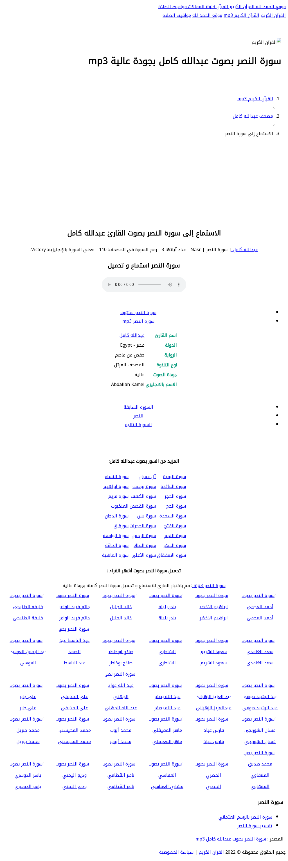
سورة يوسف (144, 486)
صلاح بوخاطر (120, 662)
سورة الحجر (175, 496)
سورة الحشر (174, 545)
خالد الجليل (121, 618)
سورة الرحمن (144, 535)
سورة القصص (143, 506)
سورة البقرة (174, 476)
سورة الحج (176, 506)
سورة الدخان (117, 516)
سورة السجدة (172, 516)
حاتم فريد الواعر (74, 618)
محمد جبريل (28, 741)
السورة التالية (138, 424)
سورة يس (146, 516)
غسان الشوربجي (260, 741)
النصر (138, 416)
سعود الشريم (214, 662)
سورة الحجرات (143, 525)
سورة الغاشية (115, 555)
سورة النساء (117, 476)
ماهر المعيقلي (167, 741)
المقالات (195, 6)
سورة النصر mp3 (138, 321)
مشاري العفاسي (167, 786)
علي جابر (28, 707)
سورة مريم (118, 496)
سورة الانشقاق (171, 555)
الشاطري (167, 662)
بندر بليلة (167, 618)
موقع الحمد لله (270, 6)
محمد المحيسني (74, 741)
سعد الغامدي (260, 662)
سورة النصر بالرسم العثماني (245, 817)
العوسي (28, 662)
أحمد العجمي (260, 618)
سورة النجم (175, 535)
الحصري (213, 786)
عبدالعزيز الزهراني (213, 707)
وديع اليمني (74, 786)
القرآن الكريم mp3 (241, 15)
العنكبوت (120, 506)
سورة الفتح (175, 525)
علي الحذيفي (74, 707)
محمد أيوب (120, 741)
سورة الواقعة (116, 535)
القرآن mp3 (216, 6)
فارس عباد (214, 741)
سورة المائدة (173, 486)
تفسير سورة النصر (254, 825)
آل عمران (147, 476)
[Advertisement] (144, 181)
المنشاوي (260, 786)
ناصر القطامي (120, 786)
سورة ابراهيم (116, 486)
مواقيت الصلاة (172, 6)
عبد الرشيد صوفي (260, 707)
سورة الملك (145, 545)
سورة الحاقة (117, 545)
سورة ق (121, 525)
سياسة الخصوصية (176, 852)
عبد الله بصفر (167, 707)
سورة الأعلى (144, 555)
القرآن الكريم (241, 6)
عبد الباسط (75, 662)
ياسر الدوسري (28, 786)
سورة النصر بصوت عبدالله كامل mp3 (230, 839)
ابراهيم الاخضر (214, 618)
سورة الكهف (143, 496)
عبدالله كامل (244, 249)
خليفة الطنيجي (28, 618)
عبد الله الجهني (121, 707)
